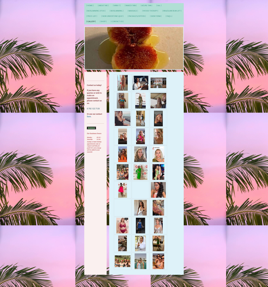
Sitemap (97, 278)
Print (90, 278)
